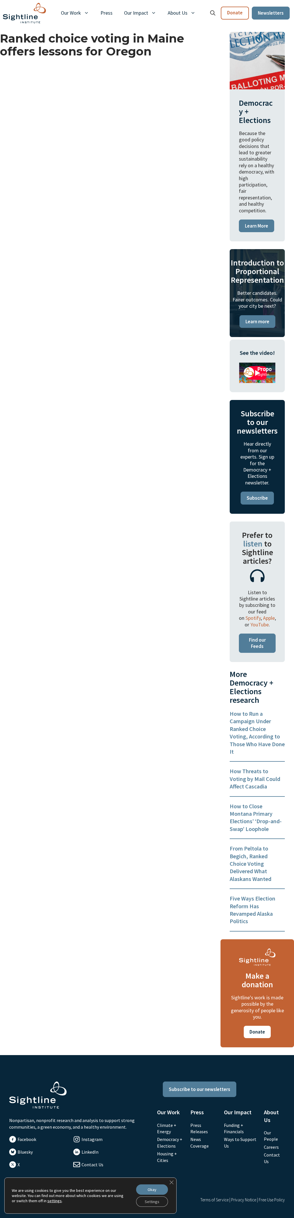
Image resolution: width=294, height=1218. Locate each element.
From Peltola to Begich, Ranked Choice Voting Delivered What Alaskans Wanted (250, 863)
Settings (152, 1201)
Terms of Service (214, 1199)
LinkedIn (90, 1152)
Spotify (253, 618)
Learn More (256, 226)
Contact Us (92, 1164)
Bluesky (25, 1152)
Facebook (27, 1139)
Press (106, 12)
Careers (271, 1147)
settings (54, 1200)
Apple (269, 618)
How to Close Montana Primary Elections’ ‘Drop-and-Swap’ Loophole (256, 817)
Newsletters (271, 13)
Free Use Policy (272, 1199)
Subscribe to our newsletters (199, 1089)
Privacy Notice (243, 1199)
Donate (235, 12)
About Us (177, 12)
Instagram (92, 1139)
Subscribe (257, 498)
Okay (152, 1189)
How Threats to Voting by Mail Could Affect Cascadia (255, 778)
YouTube (259, 624)
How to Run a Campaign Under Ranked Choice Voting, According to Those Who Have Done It (257, 732)
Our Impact (136, 12)
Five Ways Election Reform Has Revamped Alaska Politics (252, 910)
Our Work (71, 12)
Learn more (257, 321)
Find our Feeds (257, 643)
